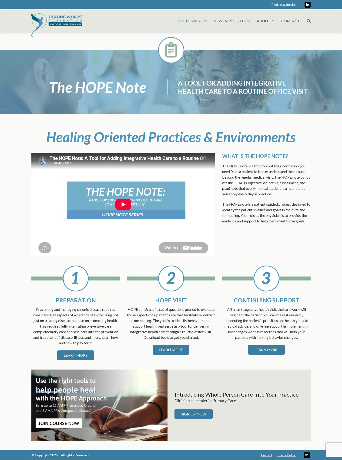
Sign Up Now (193, 414)
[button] (308, 20)
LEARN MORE (75, 355)
